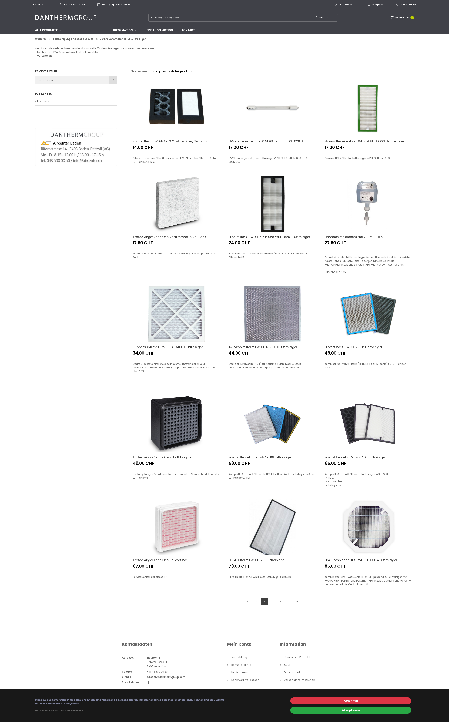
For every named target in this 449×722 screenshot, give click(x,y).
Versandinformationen (299, 680)
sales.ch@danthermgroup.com (166, 677)
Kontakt (188, 30)
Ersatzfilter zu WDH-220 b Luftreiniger (354, 347)
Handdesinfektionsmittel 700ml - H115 (354, 237)
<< (248, 601)
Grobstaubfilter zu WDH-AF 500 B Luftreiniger (168, 347)
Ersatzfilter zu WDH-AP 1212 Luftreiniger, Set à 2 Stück (173, 141)
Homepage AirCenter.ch (116, 4)
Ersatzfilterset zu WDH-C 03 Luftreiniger (355, 457)
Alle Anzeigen (43, 101)
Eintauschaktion (159, 30)
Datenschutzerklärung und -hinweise (59, 710)
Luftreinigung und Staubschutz (73, 39)
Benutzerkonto (241, 665)
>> (296, 601)
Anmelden (345, 4)
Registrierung (240, 672)
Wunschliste (408, 4)
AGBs (287, 665)
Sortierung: (140, 71)
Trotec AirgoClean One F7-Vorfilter (160, 560)
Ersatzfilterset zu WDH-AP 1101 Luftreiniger (260, 457)
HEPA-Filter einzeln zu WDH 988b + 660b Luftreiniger (364, 141)
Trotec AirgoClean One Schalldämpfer (163, 457)
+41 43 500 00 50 (74, 4)
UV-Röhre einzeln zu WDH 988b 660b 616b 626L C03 (268, 141)
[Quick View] (195, 129)
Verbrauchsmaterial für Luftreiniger (123, 39)
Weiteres (41, 39)
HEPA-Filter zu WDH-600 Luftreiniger (256, 560)
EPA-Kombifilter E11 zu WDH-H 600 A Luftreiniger (361, 560)
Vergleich (378, 4)
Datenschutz (293, 672)
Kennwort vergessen (245, 680)
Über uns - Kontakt (297, 657)
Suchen (323, 17)
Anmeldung (239, 657)
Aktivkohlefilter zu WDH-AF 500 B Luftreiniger (263, 347)
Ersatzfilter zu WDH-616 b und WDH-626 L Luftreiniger (269, 237)
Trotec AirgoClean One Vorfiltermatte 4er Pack (169, 237)
